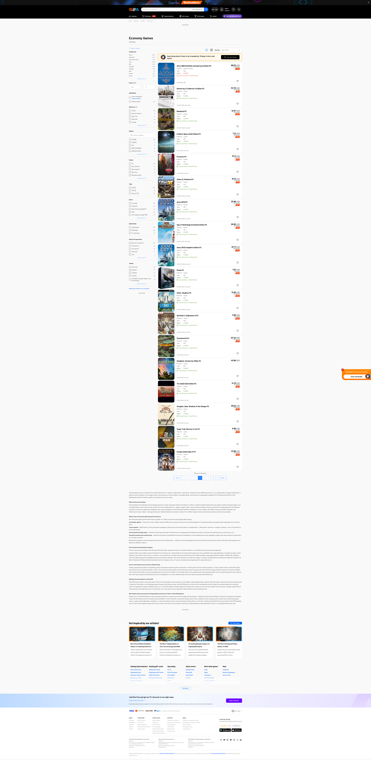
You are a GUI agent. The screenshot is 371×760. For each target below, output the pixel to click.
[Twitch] (227, 739)
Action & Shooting (133, 59)
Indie (130, 61)
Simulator (131, 66)
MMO (130, 71)
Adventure (131, 57)
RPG (130, 64)
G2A (130, 21)
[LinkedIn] (240, 739)
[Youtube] (224, 739)
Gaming (136, 21)
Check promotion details (136, 700)
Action (130, 55)
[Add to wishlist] (237, 81)
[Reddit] (230, 739)
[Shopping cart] (239, 9)
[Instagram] (234, 739)
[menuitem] (133, 16)
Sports (131, 75)
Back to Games (135, 48)
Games (143, 21)
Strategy (131, 68)
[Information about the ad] (184, 82)
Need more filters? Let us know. (139, 288)
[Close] (368, 2)
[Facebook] (221, 739)
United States (136, 98)
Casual (131, 73)
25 (216, 478)
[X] (237, 739)
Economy (150, 21)
